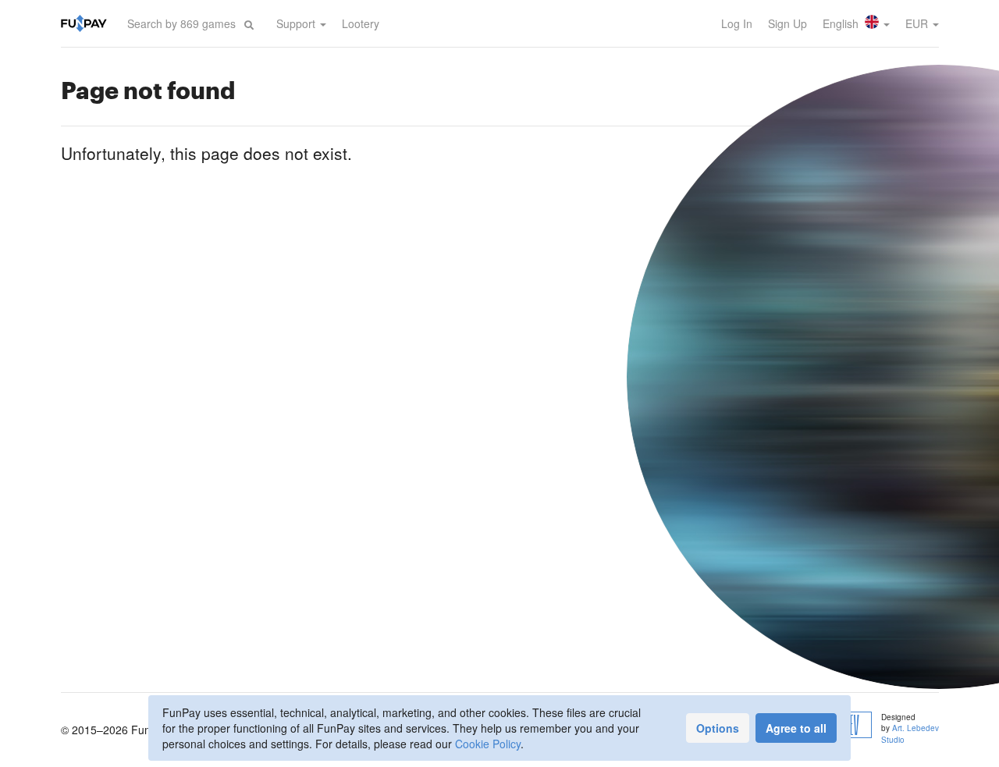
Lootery (360, 23)
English (842, 23)
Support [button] (297, 23)
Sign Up (787, 23)
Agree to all (796, 728)
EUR (918, 23)
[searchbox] (181, 23)
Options (717, 728)
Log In (736, 23)
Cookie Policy (488, 743)
